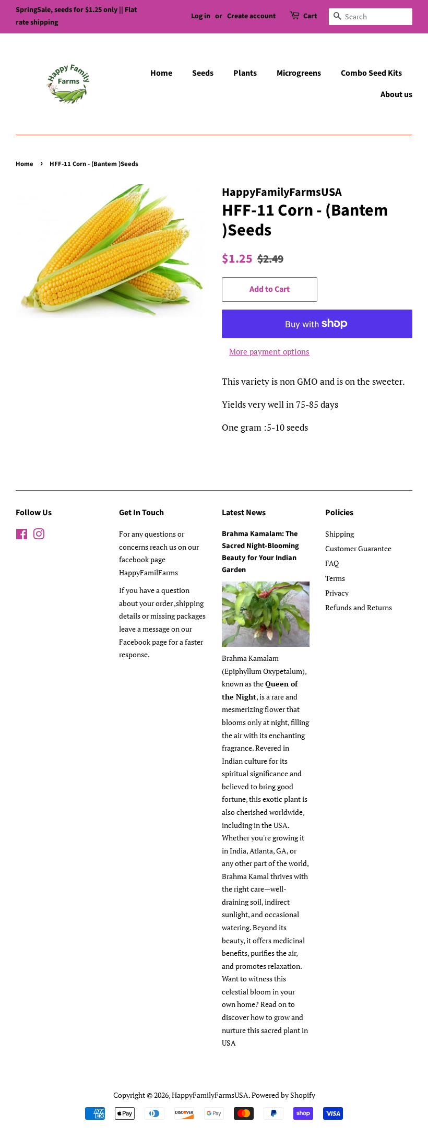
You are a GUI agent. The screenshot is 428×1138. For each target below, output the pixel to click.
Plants (245, 73)
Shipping (339, 534)
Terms (335, 578)
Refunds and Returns (358, 607)
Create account (251, 16)
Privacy (337, 593)
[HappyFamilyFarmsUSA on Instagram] (38, 536)
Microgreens (299, 73)
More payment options (269, 351)
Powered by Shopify (283, 1095)
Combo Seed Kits (371, 73)
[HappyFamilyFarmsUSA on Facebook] (22, 536)
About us (396, 94)
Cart (310, 16)
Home (161, 73)
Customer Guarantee (358, 548)
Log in (200, 16)
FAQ (332, 563)
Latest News (244, 512)
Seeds (202, 73)
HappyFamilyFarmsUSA (210, 1095)
